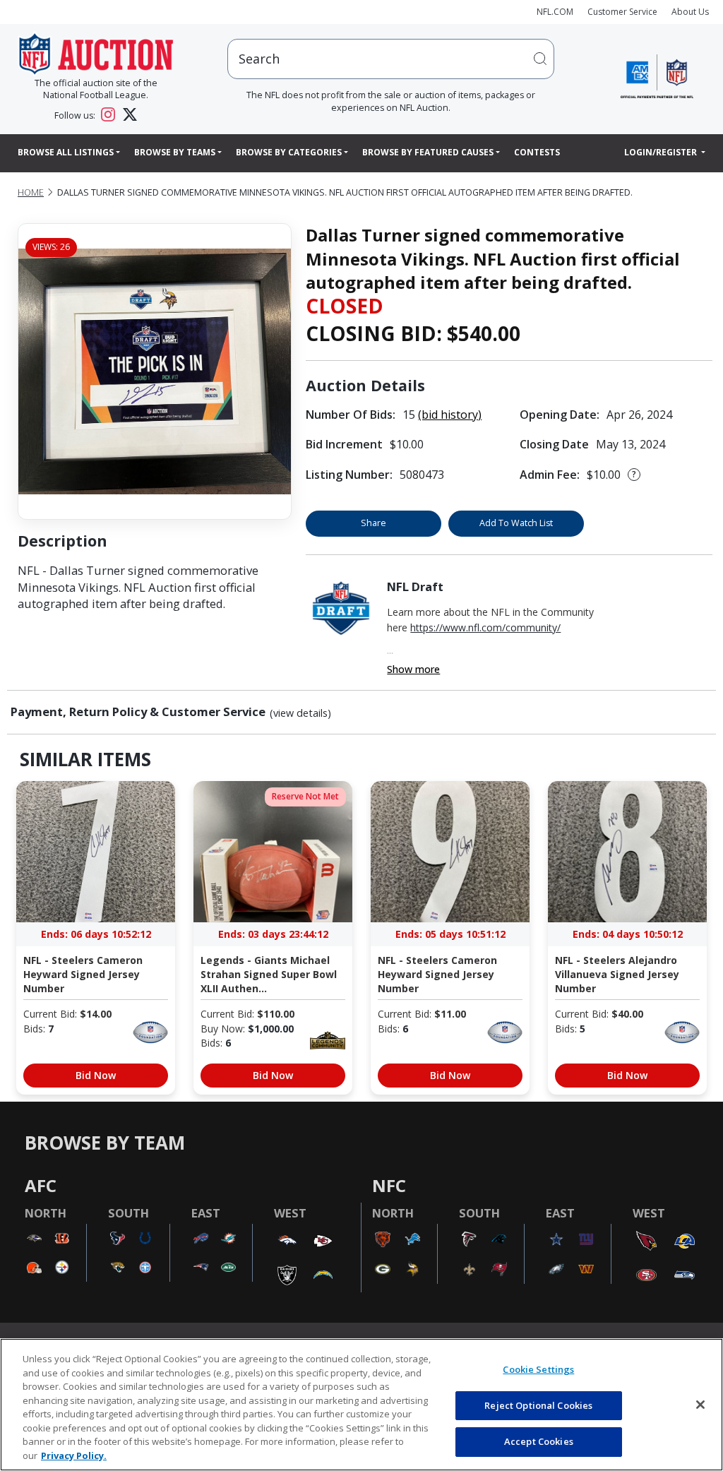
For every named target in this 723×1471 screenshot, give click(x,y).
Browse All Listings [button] (66, 152)
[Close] (700, 1404)
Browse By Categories (289, 152)
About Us (690, 12)
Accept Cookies (538, 1441)
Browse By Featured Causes (428, 152)
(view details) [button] (300, 713)
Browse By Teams (174, 152)
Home (31, 192)
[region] (361, 1404)
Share (373, 523)
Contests (537, 152)
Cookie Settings (538, 1369)
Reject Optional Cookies (538, 1405)
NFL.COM (555, 12)
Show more (413, 669)
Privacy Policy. (74, 1455)
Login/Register (661, 152)
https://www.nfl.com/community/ (485, 627)
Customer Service (622, 12)
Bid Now (96, 1075)
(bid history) (450, 414)
